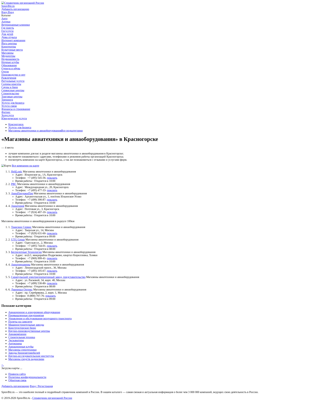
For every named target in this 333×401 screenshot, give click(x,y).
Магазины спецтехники (22, 349)
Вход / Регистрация (41, 386)
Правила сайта (17, 374)
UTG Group (18, 239)
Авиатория (17, 205)
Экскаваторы (16, 340)
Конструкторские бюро (22, 327)
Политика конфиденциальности (27, 377)
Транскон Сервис (21, 227)
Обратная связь (17, 380)
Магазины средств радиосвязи (26, 359)
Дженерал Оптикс (22, 289)
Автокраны (15, 343)
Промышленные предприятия (26, 315)
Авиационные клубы (20, 346)
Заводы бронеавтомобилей (24, 352)
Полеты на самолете (20, 321)
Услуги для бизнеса (19, 127)
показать (52, 177)
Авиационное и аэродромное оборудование (34, 312)
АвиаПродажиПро (22, 193)
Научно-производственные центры (29, 331)
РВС (13, 184)
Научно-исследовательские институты (31, 355)
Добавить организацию (15, 386)
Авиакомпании (17, 334)
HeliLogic (16, 171)
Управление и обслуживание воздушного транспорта (40, 318)
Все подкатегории (72, 130)
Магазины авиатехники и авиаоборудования (34, 130)
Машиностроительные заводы (26, 324)
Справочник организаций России (52, 397)
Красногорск (16, 124)
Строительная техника (21, 337)
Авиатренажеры (20, 264)
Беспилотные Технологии (26, 252)
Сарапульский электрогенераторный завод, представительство (48, 277)
